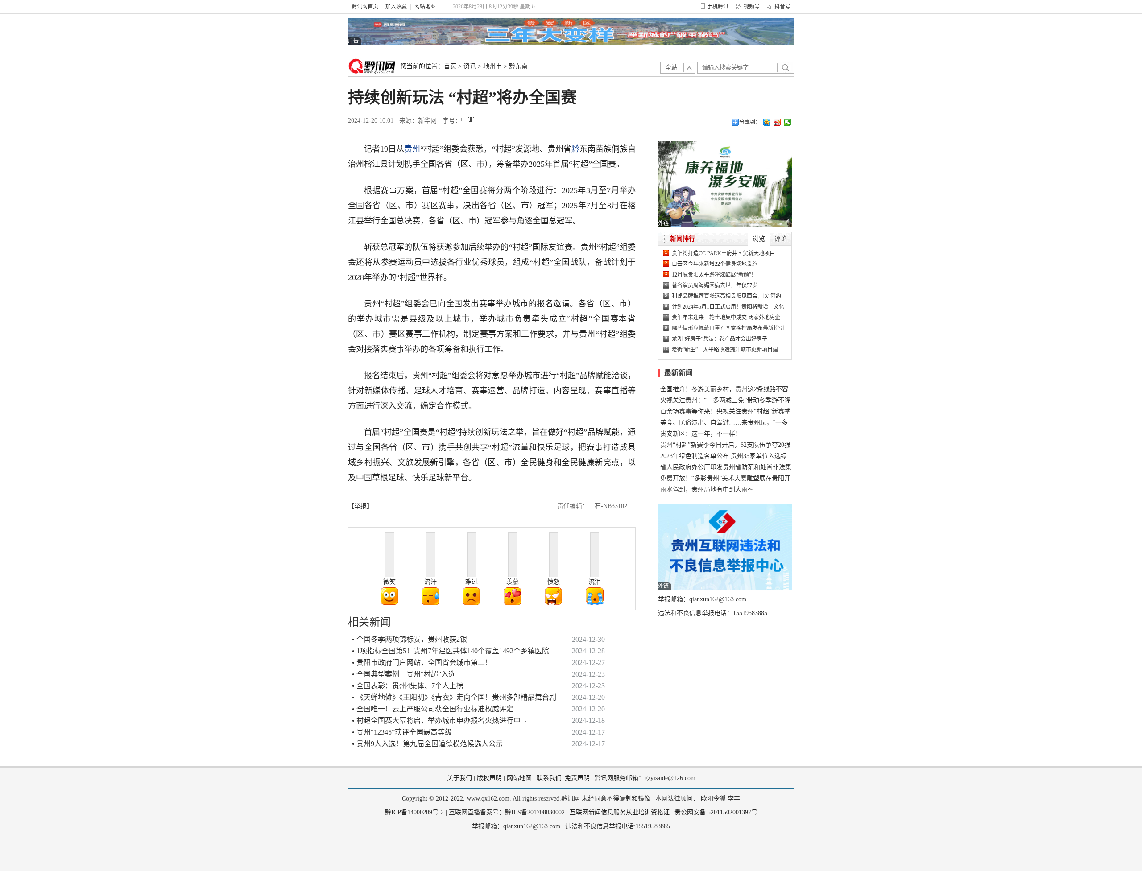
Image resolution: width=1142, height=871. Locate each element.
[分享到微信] (787, 122)
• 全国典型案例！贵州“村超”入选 (403, 674)
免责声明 (577, 778)
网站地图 (425, 7)
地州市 (492, 66)
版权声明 (489, 778)
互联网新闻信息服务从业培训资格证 (620, 812)
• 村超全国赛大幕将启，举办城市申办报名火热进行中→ (440, 720)
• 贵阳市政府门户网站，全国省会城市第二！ (422, 662)
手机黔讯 (717, 7)
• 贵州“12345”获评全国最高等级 (402, 732)
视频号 (752, 7)
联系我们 (549, 778)
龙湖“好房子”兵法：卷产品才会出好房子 (719, 339)
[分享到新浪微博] (777, 122)
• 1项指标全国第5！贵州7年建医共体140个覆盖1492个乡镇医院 (450, 651)
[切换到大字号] (471, 119)
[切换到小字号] (462, 120)
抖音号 (782, 7)
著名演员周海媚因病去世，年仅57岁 (714, 285)
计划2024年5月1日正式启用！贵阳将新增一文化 (728, 307)
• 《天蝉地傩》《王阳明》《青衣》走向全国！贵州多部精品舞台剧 (454, 697)
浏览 (759, 238)
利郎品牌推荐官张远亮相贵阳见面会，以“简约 (726, 296)
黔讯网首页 (365, 7)
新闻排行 (682, 238)
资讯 (469, 66)
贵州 (412, 148)
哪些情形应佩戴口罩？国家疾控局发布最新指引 (728, 328)
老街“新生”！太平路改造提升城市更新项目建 (725, 350)
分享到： (750, 122)
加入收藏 (396, 7)
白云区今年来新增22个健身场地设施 (714, 264)
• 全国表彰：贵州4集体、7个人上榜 (407, 685)
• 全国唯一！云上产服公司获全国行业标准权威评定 (432, 709)
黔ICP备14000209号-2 (414, 812)
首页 (450, 66)
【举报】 (360, 506)
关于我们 (459, 778)
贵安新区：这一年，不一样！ (700, 433)
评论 (780, 238)
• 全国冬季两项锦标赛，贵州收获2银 (409, 639)
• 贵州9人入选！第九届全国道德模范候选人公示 (427, 743)
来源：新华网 (418, 120)
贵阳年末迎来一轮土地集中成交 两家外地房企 (726, 317)
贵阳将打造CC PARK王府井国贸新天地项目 (723, 253)
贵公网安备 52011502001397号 (715, 812)
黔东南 (518, 66)
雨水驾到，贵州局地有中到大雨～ (707, 489)
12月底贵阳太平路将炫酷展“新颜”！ (714, 275)
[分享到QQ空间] (767, 122)
